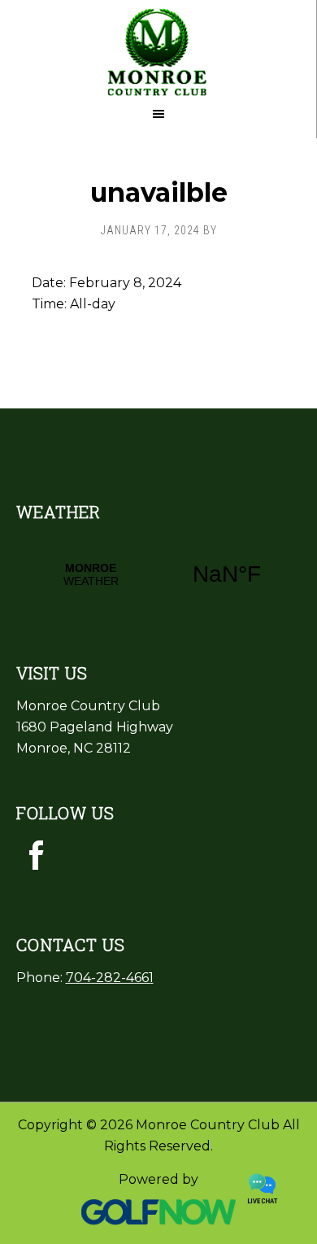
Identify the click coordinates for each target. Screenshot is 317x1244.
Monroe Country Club (158, 49)
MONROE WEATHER (159, 574)
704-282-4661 (110, 977)
